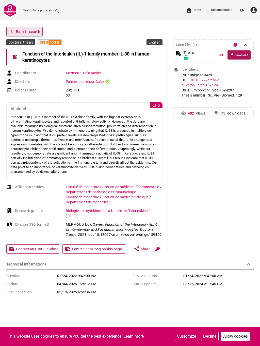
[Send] (57, 11)
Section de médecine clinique (126, 197)
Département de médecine (87, 202)
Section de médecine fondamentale (131, 187)
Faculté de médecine (83, 187)
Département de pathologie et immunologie (101, 192)
